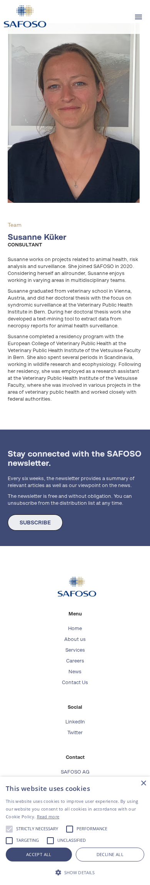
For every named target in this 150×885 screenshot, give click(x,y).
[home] (23, 16)
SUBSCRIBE (35, 522)
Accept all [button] (39, 854)
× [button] (143, 783)
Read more (48, 816)
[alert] (75, 831)
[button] (138, 17)
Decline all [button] (110, 854)
